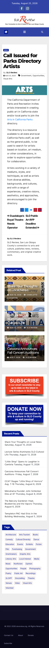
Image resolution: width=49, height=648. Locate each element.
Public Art (18, 573)
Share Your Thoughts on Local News (22, 288)
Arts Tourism (24, 534)
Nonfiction (18, 563)
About (20, 635)
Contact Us (8, 635)
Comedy (9, 539)
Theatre (31, 578)
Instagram (27, 8)
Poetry (8, 573)
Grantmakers (11, 554)
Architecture (11, 534)
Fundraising (17, 549)
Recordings (30, 573)
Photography (35, 568)
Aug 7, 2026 (15, 357)
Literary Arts (11, 559)
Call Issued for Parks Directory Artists (22, 61)
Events (20, 544)
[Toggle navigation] (24, 31)
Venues (9, 583)
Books (35, 534)
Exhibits (29, 544)
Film (7, 549)
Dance (36, 539)
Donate (31, 635)
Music (8, 563)
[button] (42, 32)
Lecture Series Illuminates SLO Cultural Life (18, 319)
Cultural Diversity (23, 539)
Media (36, 559)
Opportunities (38, 75)
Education (10, 544)
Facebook (21, 8)
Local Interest (25, 559)
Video (17, 583)
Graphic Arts (25, 554)
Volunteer (10, 588)
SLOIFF (9, 578)
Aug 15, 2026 (15, 295)
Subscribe (8, 643)
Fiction (39, 544)
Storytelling (20, 578)
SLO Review (11, 72)
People (23, 568)
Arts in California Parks (20, 119)
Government (26, 75)
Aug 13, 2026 (16, 328)
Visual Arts (7, 79)
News (6, 50)
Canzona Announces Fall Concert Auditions (23, 350)
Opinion (29, 563)
